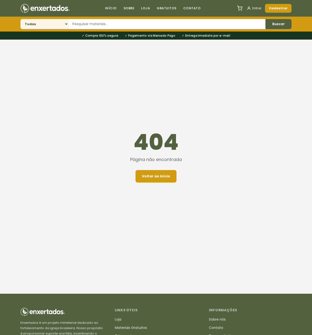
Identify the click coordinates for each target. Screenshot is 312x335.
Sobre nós (217, 319)
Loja (145, 8)
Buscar (278, 24)
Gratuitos (166, 8)
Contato (192, 8)
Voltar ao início (156, 176)
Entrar (257, 8)
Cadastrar (278, 8)
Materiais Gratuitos (131, 327)
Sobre (129, 8)
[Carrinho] (239, 8)
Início (111, 8)
